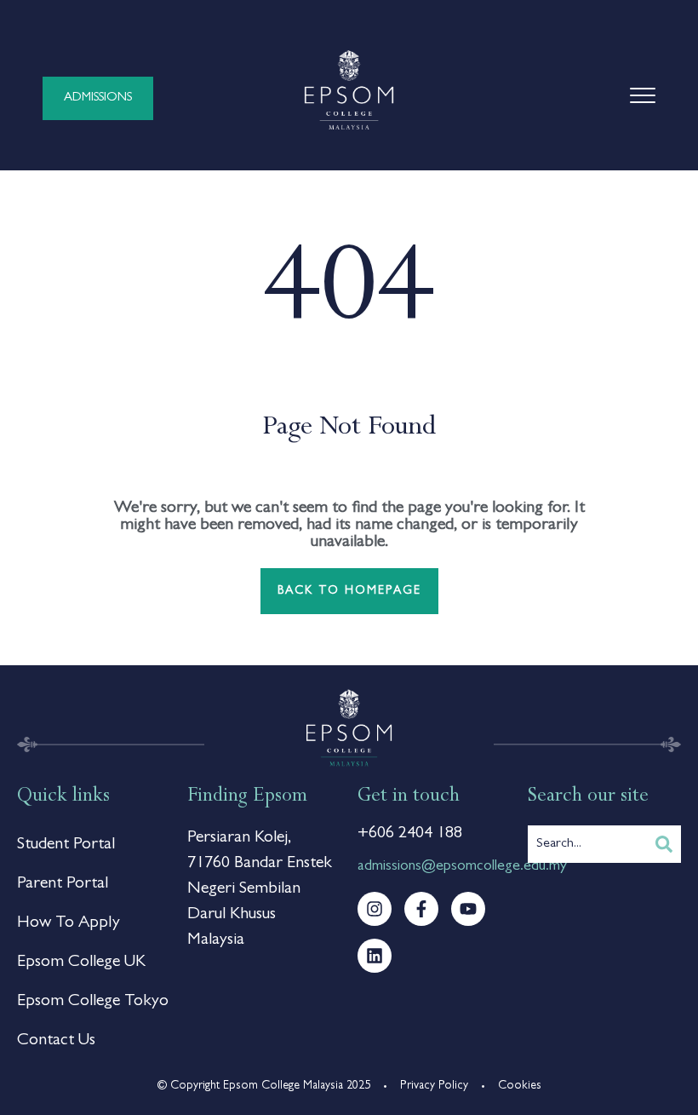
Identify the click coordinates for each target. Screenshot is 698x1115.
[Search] (664, 844)
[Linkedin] (375, 956)
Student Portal (66, 844)
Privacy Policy (434, 1086)
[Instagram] (375, 909)
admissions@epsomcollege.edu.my (462, 867)
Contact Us (56, 1040)
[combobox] (587, 844)
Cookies (519, 1086)
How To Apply (68, 923)
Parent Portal (62, 884)
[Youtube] (468, 909)
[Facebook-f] (421, 909)
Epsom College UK (81, 962)
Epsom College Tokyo (93, 1001)
